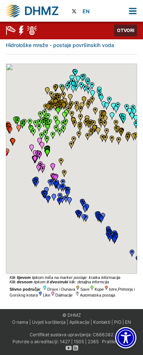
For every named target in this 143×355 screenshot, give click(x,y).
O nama (20, 322)
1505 (79, 341)
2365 (93, 341)
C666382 (103, 334)
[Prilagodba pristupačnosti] (125, 337)
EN (85, 11)
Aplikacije (79, 322)
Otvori (125, 30)
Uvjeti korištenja (49, 322)
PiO (117, 322)
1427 (65, 341)
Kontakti (101, 322)
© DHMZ (71, 315)
